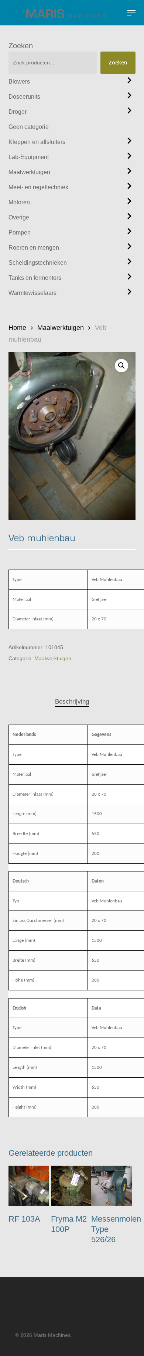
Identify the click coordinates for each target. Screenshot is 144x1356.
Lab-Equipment (28, 157)
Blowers (19, 81)
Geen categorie (28, 127)
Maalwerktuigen (29, 172)
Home (17, 327)
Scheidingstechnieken (37, 263)
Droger (17, 112)
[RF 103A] (28, 1186)
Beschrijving (72, 701)
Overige (18, 217)
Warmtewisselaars (32, 293)
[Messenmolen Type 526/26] (111, 1186)
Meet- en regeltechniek (38, 187)
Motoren (19, 202)
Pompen (19, 232)
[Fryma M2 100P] (71, 1186)
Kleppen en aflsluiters (36, 142)
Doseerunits (24, 97)
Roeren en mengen (33, 247)
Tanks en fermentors (34, 278)
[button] (131, 13)
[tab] (72, 702)
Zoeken (20, 46)
